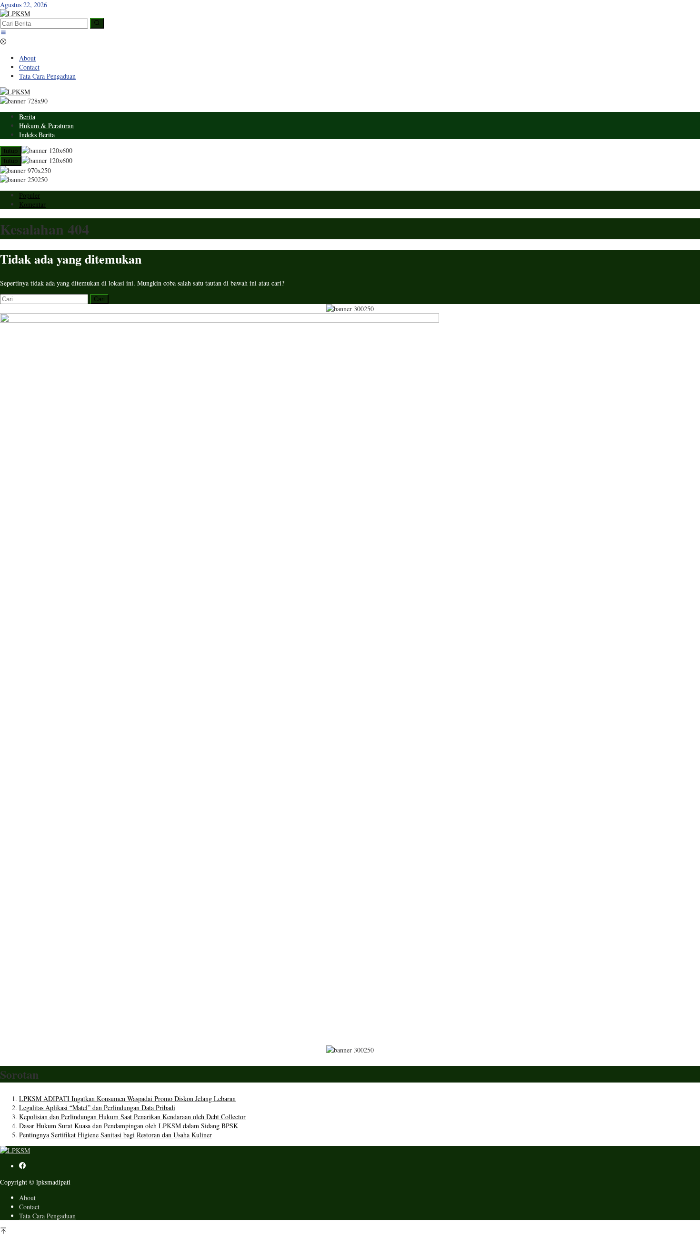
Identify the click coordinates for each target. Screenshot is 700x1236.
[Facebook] (22, 1166)
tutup (11, 150)
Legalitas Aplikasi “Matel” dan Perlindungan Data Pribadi (97, 1107)
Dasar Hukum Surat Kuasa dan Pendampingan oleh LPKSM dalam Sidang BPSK (128, 1125)
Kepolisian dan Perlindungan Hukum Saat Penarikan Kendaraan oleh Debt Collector (132, 1116)
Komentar (32, 204)
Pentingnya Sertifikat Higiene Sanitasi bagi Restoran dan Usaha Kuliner (115, 1134)
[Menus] (3, 33)
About (27, 1197)
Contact (29, 1206)
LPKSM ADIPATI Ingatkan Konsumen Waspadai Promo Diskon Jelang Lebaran (127, 1098)
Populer (29, 195)
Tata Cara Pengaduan (47, 1215)
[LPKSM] (15, 13)
